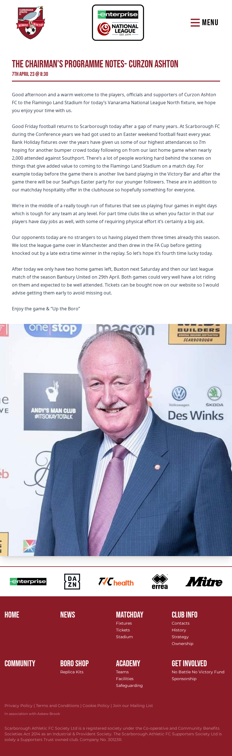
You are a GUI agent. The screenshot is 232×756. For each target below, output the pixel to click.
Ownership (182, 643)
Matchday (129, 615)
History (179, 630)
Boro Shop (74, 664)
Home (12, 615)
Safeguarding (129, 685)
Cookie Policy (98, 705)
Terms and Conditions (59, 705)
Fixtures (124, 623)
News (67, 615)
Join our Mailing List (133, 705)
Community (20, 664)
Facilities (125, 678)
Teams (122, 671)
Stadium (124, 636)
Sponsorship (184, 678)
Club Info (184, 615)
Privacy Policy (20, 705)
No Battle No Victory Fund (198, 671)
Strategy (180, 636)
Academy (128, 664)
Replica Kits (71, 671)
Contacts (181, 623)
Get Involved (189, 664)
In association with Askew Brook (32, 714)
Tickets (123, 630)
